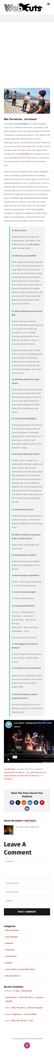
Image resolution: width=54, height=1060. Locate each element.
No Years (13, 776)
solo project (34, 244)
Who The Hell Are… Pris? (22, 1020)
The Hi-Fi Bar (23, 154)
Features (7, 772)
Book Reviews (12, 937)
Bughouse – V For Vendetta (25, 1014)
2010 (32, 772)
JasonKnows (11, 997)
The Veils (20, 776)
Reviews (9, 963)
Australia (38, 772)
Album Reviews (12, 930)
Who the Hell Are (17, 772)
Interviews (10, 950)
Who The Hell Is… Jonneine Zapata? (27, 1008)
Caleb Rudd (10, 769)
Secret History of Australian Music (20, 969)
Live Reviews (11, 956)
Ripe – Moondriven (23, 991)
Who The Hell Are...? (32, 776)
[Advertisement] (27, 51)
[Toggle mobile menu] (48, 4)
